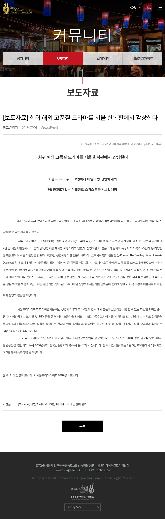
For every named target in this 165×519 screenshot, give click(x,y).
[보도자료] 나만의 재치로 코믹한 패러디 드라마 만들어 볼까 (52, 404)
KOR (133, 7)
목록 (82, 426)
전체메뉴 (160, 7)
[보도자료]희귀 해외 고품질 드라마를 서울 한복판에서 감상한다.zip (113, 144)
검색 (149, 7)
